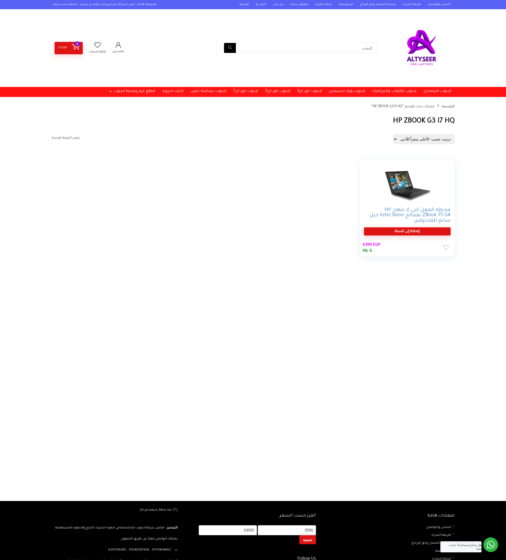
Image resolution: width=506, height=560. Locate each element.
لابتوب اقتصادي (437, 91)
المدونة (244, 4)
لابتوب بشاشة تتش (208, 91)
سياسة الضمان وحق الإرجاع (378, 4)
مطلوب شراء (299, 4)
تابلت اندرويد (173, 91)
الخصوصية (346, 4)
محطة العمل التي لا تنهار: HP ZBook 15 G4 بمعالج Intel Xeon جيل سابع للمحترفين (410, 215)
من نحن (278, 4)
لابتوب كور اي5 (277, 91)
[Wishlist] (97, 47)
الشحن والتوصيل (439, 4)
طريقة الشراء (412, 4)
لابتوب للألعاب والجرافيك (394, 91)
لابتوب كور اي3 (309, 91)
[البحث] (230, 48)
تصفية (307, 540)
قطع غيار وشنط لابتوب (134, 91)
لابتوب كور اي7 (245, 91)
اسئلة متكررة (323, 4)
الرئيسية (448, 107)
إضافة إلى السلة (407, 231)
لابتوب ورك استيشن (347, 91)
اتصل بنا (261, 4)
